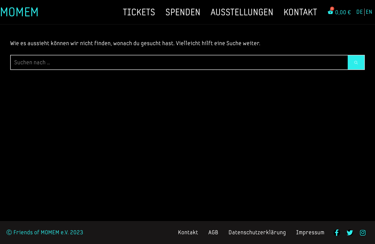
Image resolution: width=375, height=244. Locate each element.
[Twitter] (350, 232)
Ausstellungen (242, 12)
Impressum (310, 232)
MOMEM (19, 12)
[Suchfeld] (356, 62)
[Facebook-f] (337, 232)
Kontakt (300, 12)
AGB (213, 232)
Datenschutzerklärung (257, 232)
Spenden (183, 12)
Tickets (139, 12)
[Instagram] (363, 232)
